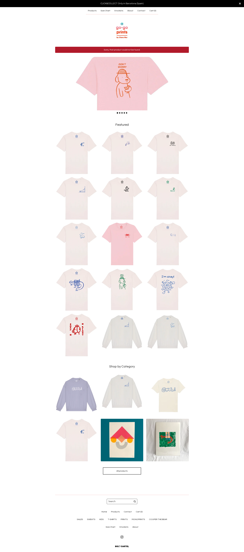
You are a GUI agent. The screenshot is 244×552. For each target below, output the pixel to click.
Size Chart (105, 11)
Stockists (118, 11)
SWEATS (91, 519)
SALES (80, 519)
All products (122, 471)
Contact (141, 11)
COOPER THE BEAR (158, 519)
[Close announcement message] (240, 4)
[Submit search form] (134, 501)
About (130, 11)
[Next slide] (185, 82)
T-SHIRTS (112, 519)
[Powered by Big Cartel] (122, 546)
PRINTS (124, 519)
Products (92, 11)
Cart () (152, 11)
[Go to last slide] (59, 82)
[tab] (117, 113)
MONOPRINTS (138, 519)
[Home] (122, 30)
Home (104, 512)
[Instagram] (122, 537)
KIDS (101, 519)
